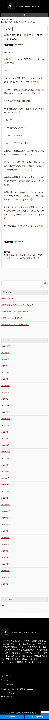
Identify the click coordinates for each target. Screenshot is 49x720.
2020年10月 (5, 524)
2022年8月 (5, 432)
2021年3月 (5, 491)
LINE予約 (12, 717)
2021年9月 (5, 458)
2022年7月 (5, 439)
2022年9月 (5, 425)
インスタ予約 (37, 717)
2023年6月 (5, 372)
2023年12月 (5, 346)
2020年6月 (5, 551)
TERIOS (9, 255)
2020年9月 (5, 531)
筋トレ (29, 258)
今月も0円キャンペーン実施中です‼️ (15, 325)
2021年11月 (5, 452)
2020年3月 (5, 571)
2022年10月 (5, 419)
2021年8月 (5, 465)
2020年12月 (5, 511)
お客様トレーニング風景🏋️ (11, 318)
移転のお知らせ (7, 298)
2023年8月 (5, 359)
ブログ (9, 252)
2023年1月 (5, 399)
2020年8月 (5, 538)
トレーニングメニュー (23, 255)
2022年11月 (5, 412)
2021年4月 (5, 485)
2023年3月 (5, 386)
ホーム (5, 680)
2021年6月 (5, 472)
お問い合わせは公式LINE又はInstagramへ (18, 689)
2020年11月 (5, 518)
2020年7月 (5, 544)
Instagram (8, 697)
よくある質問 (8, 684)
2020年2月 (5, 577)
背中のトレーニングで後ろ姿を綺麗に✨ (16, 311)
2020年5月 (5, 557)
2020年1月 (5, 584)
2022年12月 (5, 405)
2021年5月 (5, 478)
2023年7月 (5, 366)
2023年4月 (5, 379)
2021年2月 (5, 498)
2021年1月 (5, 505)
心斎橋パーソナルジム (16, 258)
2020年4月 (5, 564)
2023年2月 (5, 392)
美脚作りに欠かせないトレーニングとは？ (17, 305)
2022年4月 (5, 445)
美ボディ (37, 258)
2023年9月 (5, 353)
